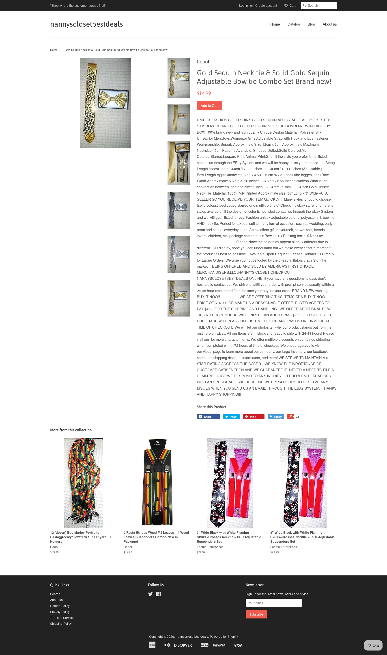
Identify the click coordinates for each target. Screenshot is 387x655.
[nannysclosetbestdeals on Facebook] (158, 594)
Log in (243, 5)
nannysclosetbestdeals (86, 24)
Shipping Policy (61, 623)
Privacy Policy (60, 611)
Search (55, 594)
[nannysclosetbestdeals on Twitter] (150, 594)
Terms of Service (62, 617)
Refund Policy (60, 605)
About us (330, 24)
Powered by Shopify (224, 636)
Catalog (294, 24)
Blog (311, 24)
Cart (293, 5)
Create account (266, 5)
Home (275, 24)
